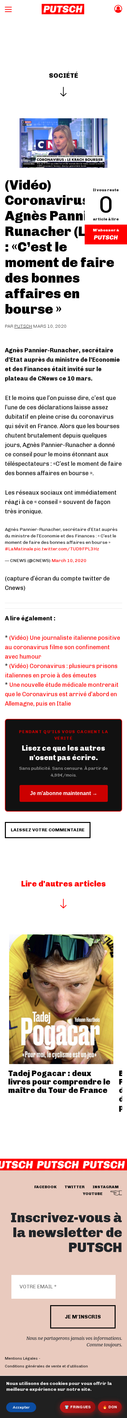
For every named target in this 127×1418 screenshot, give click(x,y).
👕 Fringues (77, 1406)
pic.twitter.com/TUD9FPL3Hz (66, 549)
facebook (45, 1186)
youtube (93, 1193)
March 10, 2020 (69, 560)
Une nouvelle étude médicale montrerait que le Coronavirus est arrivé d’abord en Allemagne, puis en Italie (62, 694)
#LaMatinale (19, 549)
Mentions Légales (21, 1358)
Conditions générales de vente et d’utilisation (46, 1366)
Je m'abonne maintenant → (63, 793)
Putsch (23, 326)
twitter (74, 1186)
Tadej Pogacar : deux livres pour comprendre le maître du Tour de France (59, 1082)
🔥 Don (110, 1406)
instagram (105, 1186)
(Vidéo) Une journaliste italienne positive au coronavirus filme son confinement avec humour (62, 647)
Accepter (21, 1407)
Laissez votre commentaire (48, 830)
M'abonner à (106, 230)
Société (63, 75)
